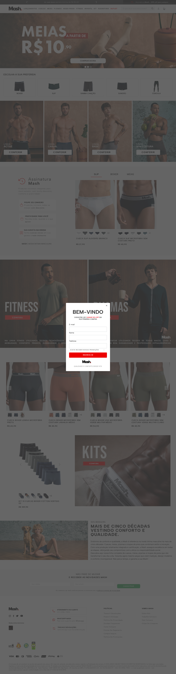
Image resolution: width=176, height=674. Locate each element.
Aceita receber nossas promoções (84, 350)
